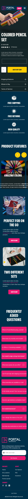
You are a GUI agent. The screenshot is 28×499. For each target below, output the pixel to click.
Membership (5, 475)
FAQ (16, 472)
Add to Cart (14, 240)
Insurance (18, 475)
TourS (19, 8)
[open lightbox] (13, 20)
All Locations (6, 472)
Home (4, 469)
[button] (24, 8)
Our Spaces (18, 469)
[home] (8, 8)
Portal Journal (6, 478)
